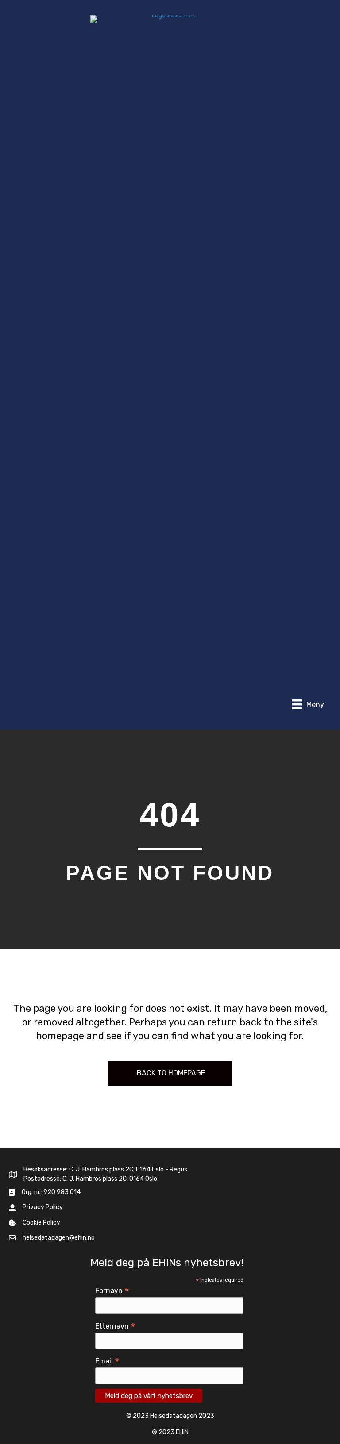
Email (107, 1361)
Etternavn (115, 1326)
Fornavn (112, 1291)
